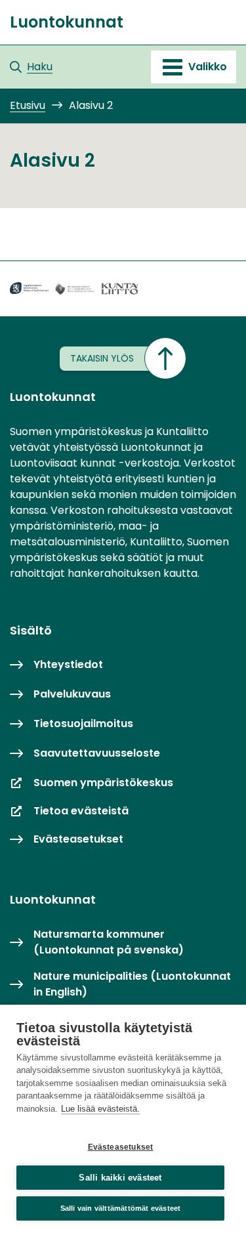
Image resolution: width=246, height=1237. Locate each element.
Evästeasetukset (121, 1147)
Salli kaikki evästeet (120, 1178)
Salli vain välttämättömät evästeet (120, 1208)
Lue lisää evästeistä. (100, 1109)
